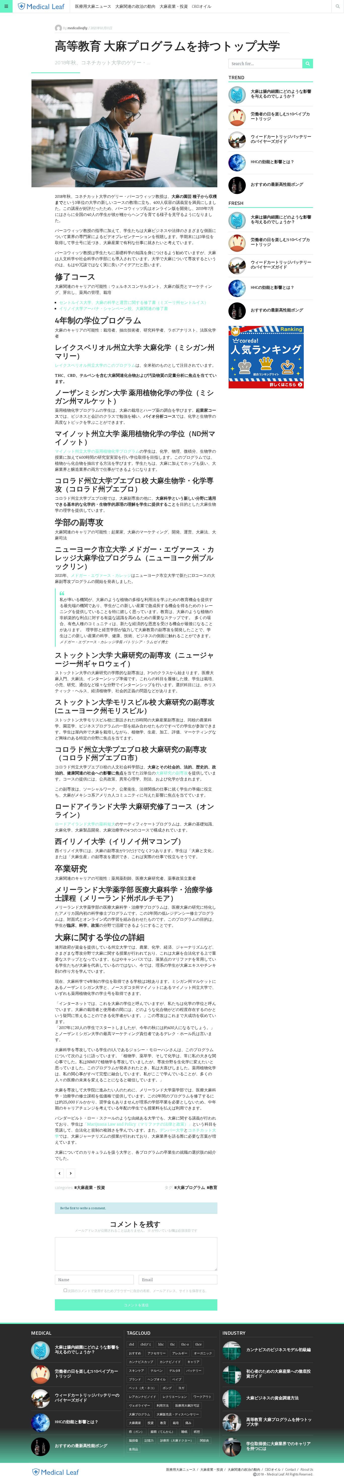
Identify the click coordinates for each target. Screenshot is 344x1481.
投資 (151, 1423)
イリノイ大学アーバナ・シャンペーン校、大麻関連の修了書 (113, 308)
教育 (213, 1187)
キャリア (193, 1362)
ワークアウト (202, 1397)
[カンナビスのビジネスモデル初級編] (231, 1350)
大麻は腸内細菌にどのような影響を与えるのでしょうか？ (281, 93)
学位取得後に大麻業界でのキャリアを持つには (278, 1446)
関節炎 (204, 1440)
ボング (167, 1388)
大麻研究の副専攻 (172, 773)
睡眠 (184, 1431)
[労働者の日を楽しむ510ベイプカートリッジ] (237, 117)
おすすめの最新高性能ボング (277, 184)
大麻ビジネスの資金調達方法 (272, 1398)
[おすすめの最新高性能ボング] (237, 185)
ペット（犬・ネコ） (142, 1388)
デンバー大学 (172, 1130)
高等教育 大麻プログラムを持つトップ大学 (279, 1421)
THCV (198, 1344)
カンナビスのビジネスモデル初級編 (278, 1350)
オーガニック (203, 1353)
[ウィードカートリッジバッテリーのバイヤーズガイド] (237, 140)
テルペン (157, 1370)
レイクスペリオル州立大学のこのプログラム (95, 365)
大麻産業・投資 (174, 6)
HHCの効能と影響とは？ (272, 162)
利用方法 (163, 1405)
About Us (306, 1469)
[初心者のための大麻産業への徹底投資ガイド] (231, 1374)
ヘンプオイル (157, 1379)
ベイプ (176, 1379)
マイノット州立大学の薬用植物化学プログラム (97, 451)
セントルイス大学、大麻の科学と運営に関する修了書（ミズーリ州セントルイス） (133, 302)
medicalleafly (77, 28)
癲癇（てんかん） (163, 1431)
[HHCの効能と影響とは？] (237, 162)
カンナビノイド (170, 1362)
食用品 (133, 1449)
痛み (188, 1423)
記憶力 (149, 1440)
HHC (161, 1344)
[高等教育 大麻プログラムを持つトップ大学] (231, 1423)
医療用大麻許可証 (187, 1405)
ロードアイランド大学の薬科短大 (85, 824)
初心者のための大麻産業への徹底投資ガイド (278, 1373)
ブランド (135, 1379)
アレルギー (179, 1353)
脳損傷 (133, 1440)
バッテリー (193, 1370)
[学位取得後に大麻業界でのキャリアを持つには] (231, 1447)
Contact (290, 1469)
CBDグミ (146, 1344)
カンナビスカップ (141, 1362)
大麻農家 (135, 1423)
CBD (131, 1344)
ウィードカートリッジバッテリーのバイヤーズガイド (281, 138)
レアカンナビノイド (142, 1397)
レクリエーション (175, 1397)
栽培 (176, 1423)
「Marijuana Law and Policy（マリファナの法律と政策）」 (137, 1124)
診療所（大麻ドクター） (176, 1440)
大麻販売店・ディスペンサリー (178, 1414)
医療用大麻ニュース (93, 6)
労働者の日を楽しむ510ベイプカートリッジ (280, 116)
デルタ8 (174, 1370)
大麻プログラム (191, 1187)
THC (172, 1344)
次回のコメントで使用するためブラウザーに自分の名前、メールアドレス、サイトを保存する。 (138, 1290)
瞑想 (197, 1431)
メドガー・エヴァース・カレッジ (101, 575)
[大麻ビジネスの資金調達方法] (231, 1399)
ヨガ (181, 1388)
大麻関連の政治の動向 (135, 6)
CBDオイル (201, 6)
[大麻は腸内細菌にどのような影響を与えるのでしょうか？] (237, 95)
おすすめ (135, 1353)
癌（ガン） (136, 1431)
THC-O (185, 1344)
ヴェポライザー (139, 1405)
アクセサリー (157, 1353)
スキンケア (136, 1370)
